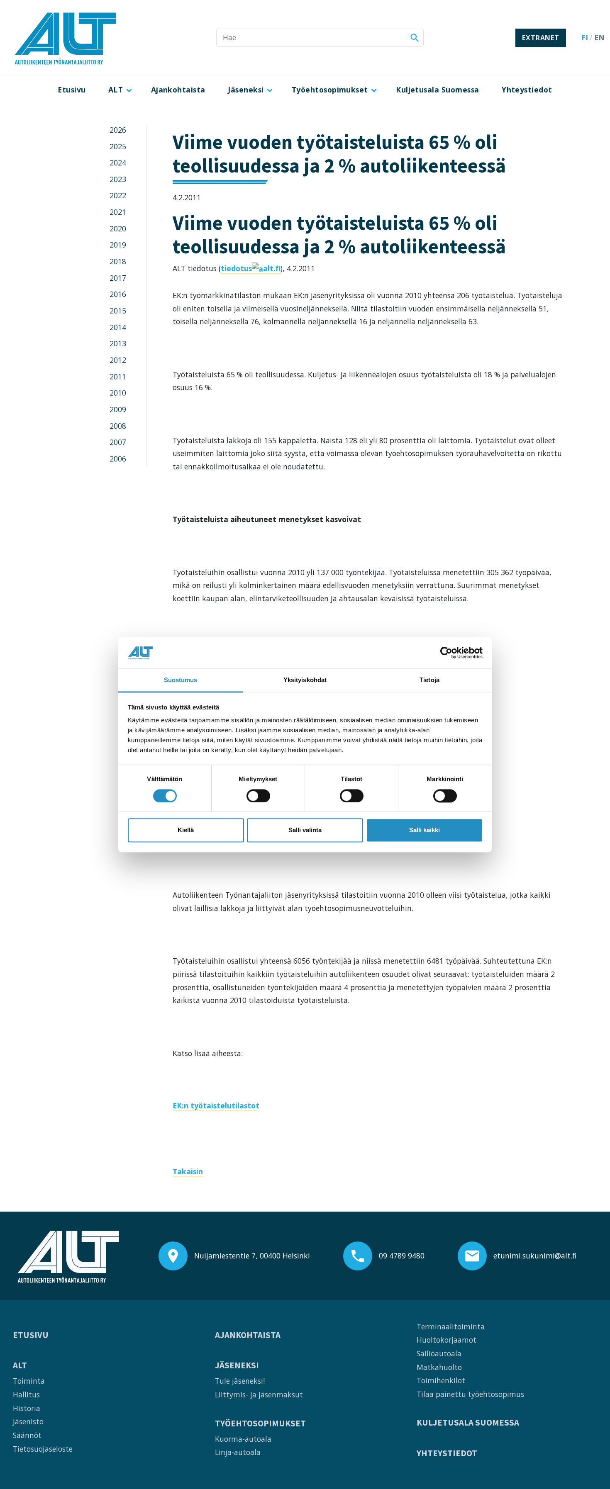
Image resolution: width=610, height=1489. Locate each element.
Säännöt (27, 1435)
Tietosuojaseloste (43, 1449)
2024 (118, 163)
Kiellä (186, 830)
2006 (118, 459)
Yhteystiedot (527, 90)
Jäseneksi (246, 90)
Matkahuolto (439, 1367)
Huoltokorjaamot (446, 1340)
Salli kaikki (424, 830)
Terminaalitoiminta (451, 1326)
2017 (118, 278)
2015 (118, 311)
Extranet (540, 37)
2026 (118, 130)
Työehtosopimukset (330, 90)
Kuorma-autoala (243, 1439)
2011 (118, 376)
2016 (118, 294)
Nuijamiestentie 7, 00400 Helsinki (252, 1256)
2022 (118, 195)
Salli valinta (305, 830)
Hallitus (26, 1394)
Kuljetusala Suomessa (437, 90)
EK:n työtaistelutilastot (216, 1105)
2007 (118, 442)
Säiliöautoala (439, 1353)
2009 (118, 409)
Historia (26, 1408)
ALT (115, 90)
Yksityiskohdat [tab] (305, 680)
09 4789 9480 (402, 1256)
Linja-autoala (238, 1452)
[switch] (258, 795)
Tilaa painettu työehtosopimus (470, 1394)
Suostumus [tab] (181, 680)
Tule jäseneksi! (240, 1381)
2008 (118, 426)
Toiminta (29, 1381)
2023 (118, 179)
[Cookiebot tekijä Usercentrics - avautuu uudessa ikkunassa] (446, 652)
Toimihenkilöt (441, 1380)
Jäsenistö (28, 1421)
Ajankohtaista (178, 90)
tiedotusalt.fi (251, 268)
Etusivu (71, 90)
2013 (118, 343)
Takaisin (188, 1171)
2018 (118, 261)
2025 (118, 146)
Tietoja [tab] (429, 680)
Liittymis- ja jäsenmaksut (259, 1394)
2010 (118, 393)
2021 (118, 212)
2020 (118, 228)
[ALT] (65, 38)
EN (599, 37)
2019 (118, 245)
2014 (118, 327)
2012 (118, 360)
